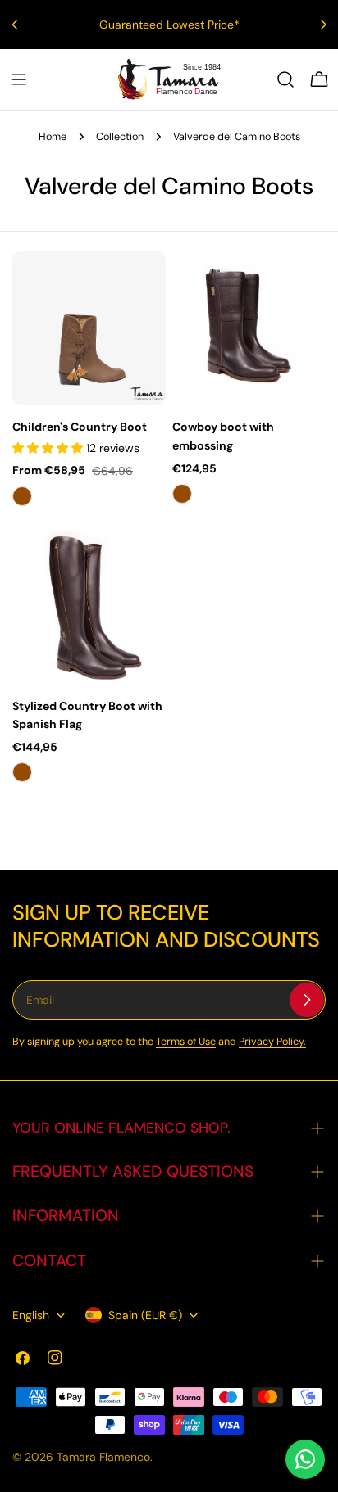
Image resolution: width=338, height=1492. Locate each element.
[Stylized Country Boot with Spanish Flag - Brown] (22, 772)
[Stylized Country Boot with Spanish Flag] (89, 607)
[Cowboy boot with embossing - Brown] (182, 494)
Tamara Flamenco (103, 1456)
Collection (120, 136)
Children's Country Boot (79, 426)
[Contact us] (305, 1459)
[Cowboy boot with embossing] (249, 328)
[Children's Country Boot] (89, 328)
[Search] (285, 79)
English (30, 1315)
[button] (49, 448)
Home (52, 136)
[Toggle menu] (18, 79)
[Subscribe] (307, 1000)
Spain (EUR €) (145, 1315)
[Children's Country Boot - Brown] (22, 496)
